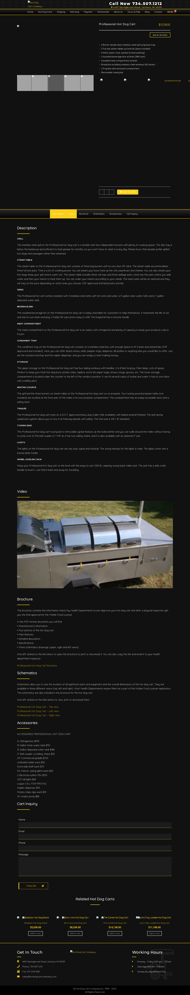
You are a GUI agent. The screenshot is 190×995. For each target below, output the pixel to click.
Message (23, 854)
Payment (88, 12)
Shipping (61, 12)
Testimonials (103, 12)
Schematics (98, 213)
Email (21, 831)
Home (30, 12)
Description (58, 213)
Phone (21, 842)
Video (71, 213)
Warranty (74, 12)
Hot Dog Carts (45, 12)
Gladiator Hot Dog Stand (35, 923)
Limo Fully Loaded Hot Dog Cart (154, 923)
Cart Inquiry (132, 213)
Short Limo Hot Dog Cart (75, 923)
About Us (118, 12)
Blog (147, 12)
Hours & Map (134, 12)
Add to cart (35, 933)
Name (21, 819)
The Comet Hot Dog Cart (114, 923)
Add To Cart (128, 192)
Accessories (115, 213)
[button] (160, 34)
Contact (158, 12)
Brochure (83, 213)
